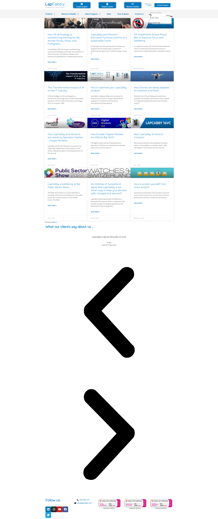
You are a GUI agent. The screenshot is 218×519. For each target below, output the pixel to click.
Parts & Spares (123, 14)
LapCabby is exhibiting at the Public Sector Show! (64, 186)
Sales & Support (91, 14)
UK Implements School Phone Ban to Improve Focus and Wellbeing (150, 37)
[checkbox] (160, 21)
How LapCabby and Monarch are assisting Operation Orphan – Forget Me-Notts (65, 137)
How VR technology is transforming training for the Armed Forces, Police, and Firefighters (64, 39)
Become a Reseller (132, 7)
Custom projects (81, 7)
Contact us (139, 14)
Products (48, 14)
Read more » (52, 62)
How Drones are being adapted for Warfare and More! (151, 89)
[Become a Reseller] (133, 4)
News (109, 14)
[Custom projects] (82, 4)
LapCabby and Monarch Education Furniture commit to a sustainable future (109, 37)
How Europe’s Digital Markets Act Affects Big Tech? (107, 136)
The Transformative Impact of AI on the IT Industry (66, 89)
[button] (109, 313)
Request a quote (107, 7)
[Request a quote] (107, 4)
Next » (54, 222)
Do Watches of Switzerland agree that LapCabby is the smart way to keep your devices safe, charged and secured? (108, 189)
